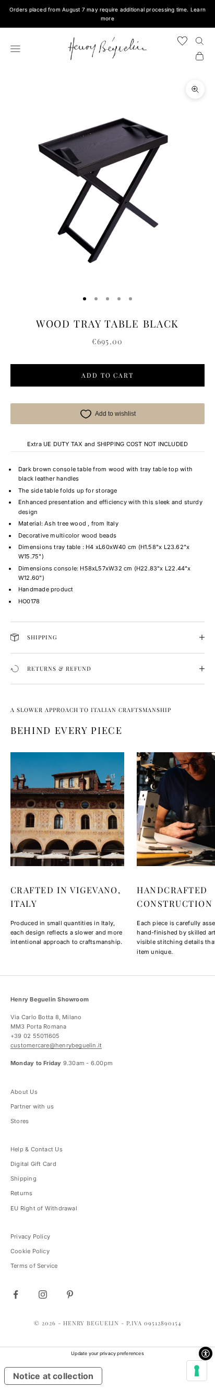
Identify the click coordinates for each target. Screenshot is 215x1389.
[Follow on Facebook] (15, 1294)
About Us (24, 1091)
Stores (19, 1121)
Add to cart (107, 375)
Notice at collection (53, 1376)
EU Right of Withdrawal (43, 1208)
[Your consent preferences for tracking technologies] (197, 1371)
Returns (21, 1193)
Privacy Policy (30, 1236)
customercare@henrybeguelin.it (56, 1045)
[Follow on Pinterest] (70, 1294)
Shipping (23, 1178)
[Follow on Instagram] (43, 1294)
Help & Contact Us (36, 1149)
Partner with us (32, 1106)
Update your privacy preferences (107, 1353)
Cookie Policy (30, 1251)
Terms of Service (34, 1265)
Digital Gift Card (33, 1164)
